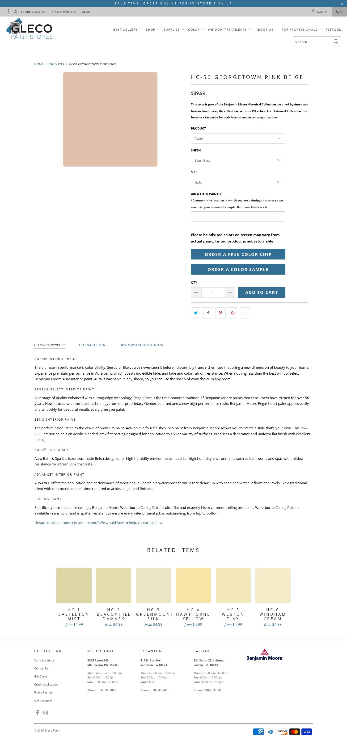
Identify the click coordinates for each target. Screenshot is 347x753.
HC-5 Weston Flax (233, 585)
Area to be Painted (237, 200)
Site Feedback (43, 701)
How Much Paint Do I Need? (141, 345)
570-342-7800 (160, 690)
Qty (194, 282)
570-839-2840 (107, 690)
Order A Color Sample (238, 269)
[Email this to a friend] (245, 312)
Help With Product (49, 345)
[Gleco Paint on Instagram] (15, 12)
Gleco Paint (52, 730)
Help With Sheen (92, 345)
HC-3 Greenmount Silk (153, 585)
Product (198, 128)
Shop (150, 30)
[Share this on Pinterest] (221, 312)
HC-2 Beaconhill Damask (113, 585)
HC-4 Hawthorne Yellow (193, 585)
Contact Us (41, 668)
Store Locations (44, 660)
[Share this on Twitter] (196, 312)
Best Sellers (125, 30)
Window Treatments (227, 30)
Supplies (172, 30)
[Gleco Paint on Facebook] (8, 12)
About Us (265, 30)
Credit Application (46, 684)
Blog (86, 12)
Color (194, 30)
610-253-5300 (213, 690)
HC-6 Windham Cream (273, 585)
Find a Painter (64, 12)
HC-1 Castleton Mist (74, 585)
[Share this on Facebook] (208, 312)
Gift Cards (40, 676)
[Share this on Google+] (233, 312)
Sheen (196, 150)
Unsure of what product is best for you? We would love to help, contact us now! (98, 522)
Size (194, 172)
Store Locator (33, 12)
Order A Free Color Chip (238, 254)
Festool (333, 30)
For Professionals (300, 30)
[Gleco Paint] (30, 29)
